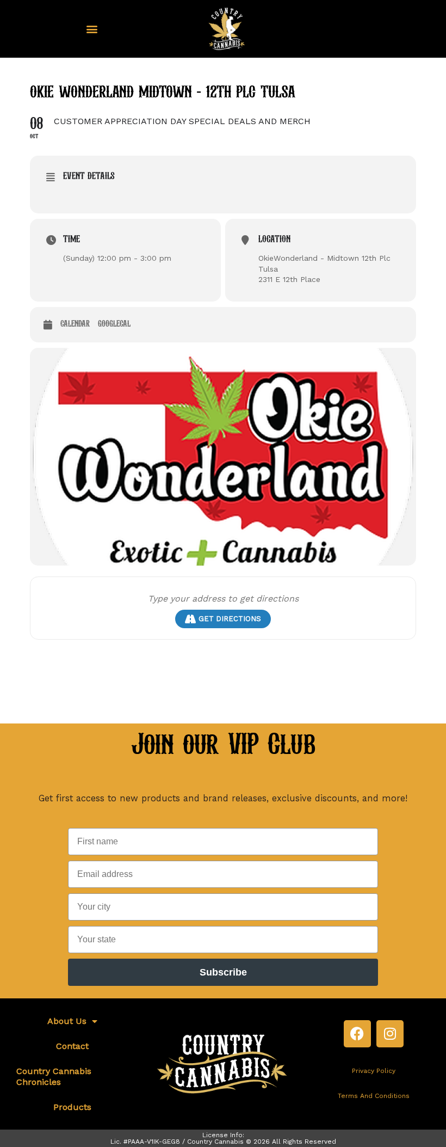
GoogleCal (114, 324)
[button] (92, 29)
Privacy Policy (373, 1071)
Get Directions (230, 619)
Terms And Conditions (374, 1096)
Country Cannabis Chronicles (53, 1076)
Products (72, 1107)
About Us (66, 1021)
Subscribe (223, 972)
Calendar (75, 324)
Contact (72, 1046)
